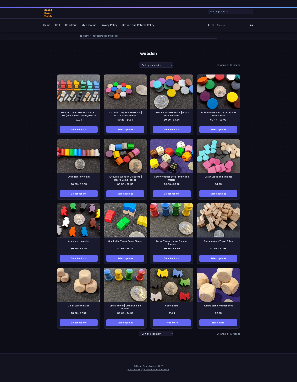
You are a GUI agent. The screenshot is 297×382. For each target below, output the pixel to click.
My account (89, 25)
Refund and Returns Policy (138, 25)
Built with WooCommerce (156, 369)
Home (46, 25)
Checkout (71, 25)
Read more (172, 322)
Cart (57, 25)
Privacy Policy (109, 25)
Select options (79, 129)
